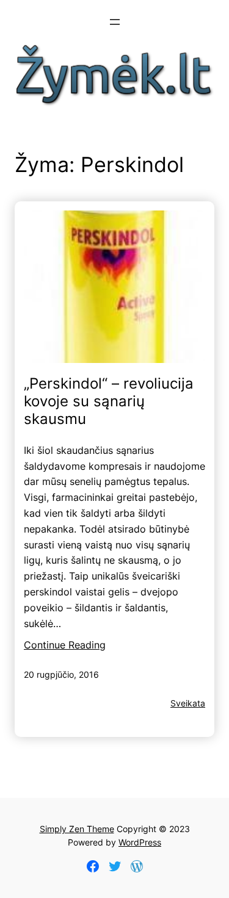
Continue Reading (65, 645)
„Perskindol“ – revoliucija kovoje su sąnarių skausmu (109, 401)
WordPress (139, 842)
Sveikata (187, 703)
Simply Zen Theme (77, 829)
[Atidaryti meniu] (114, 22)
